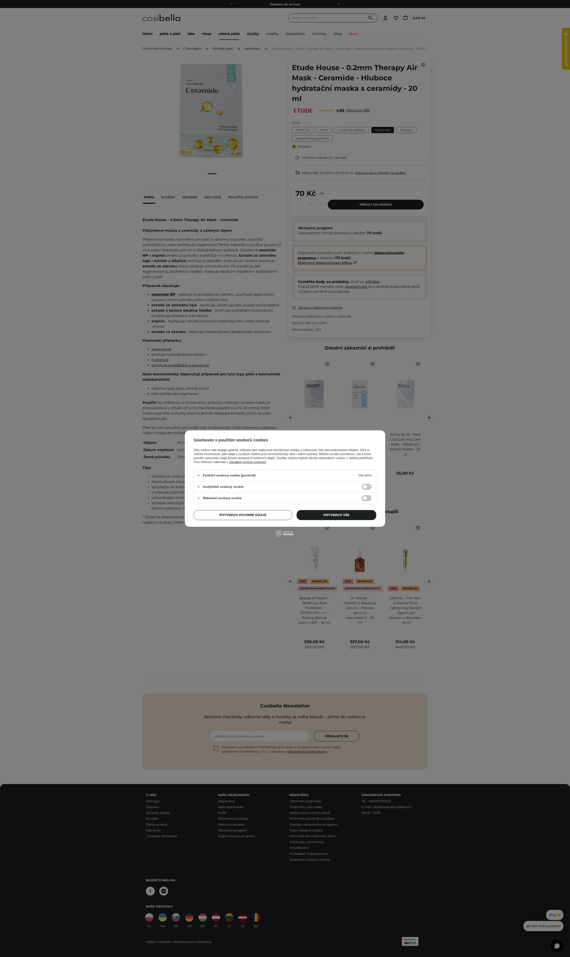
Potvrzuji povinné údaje (242, 515)
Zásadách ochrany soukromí (247, 462)
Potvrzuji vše (336, 515)
